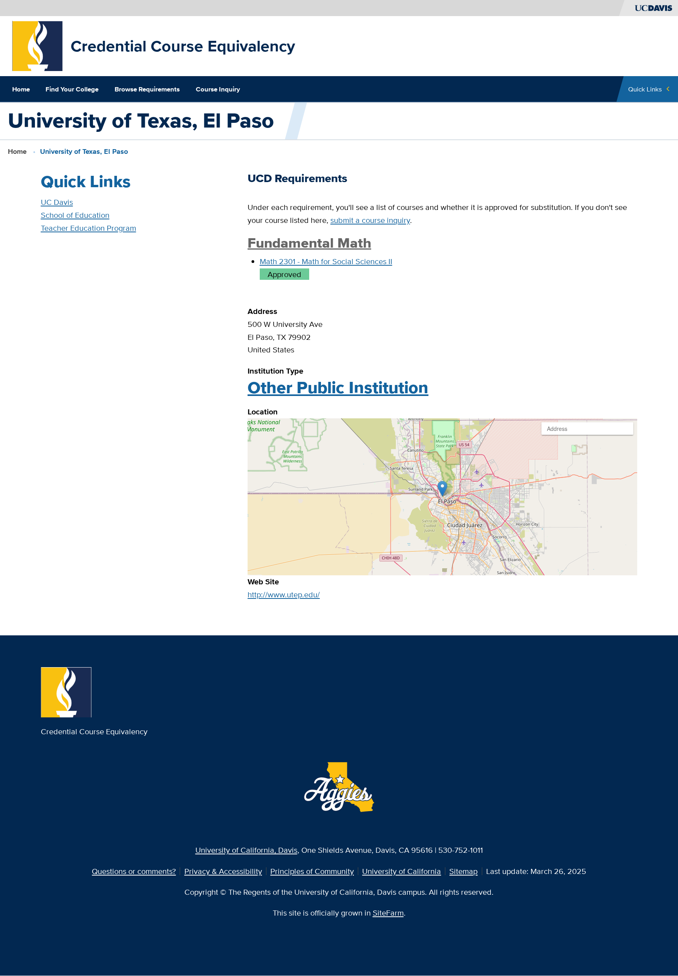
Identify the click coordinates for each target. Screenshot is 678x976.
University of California (401, 871)
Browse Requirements (147, 89)
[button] (442, 489)
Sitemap (463, 871)
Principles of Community (312, 871)
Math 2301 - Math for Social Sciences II (326, 261)
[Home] (37, 45)
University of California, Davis (246, 850)
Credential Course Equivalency (183, 46)
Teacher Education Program (88, 228)
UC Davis (57, 202)
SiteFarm (388, 912)
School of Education (75, 215)
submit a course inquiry (370, 220)
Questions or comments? (134, 871)
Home (21, 89)
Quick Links (645, 89)
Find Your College (72, 89)
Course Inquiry (218, 89)
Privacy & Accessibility (223, 871)
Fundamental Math (309, 243)
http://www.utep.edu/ (284, 594)
